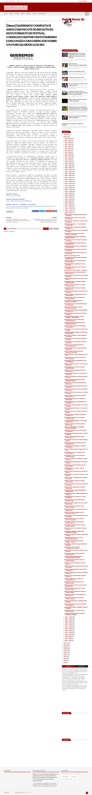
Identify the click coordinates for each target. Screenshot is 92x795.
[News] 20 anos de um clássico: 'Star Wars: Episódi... (76, 411)
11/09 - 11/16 (68, 152)
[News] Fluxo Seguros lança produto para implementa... (75, 509)
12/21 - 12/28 (68, 140)
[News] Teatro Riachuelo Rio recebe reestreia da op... (74, 506)
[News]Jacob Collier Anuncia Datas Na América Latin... (75, 272)
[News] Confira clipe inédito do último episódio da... (74, 487)
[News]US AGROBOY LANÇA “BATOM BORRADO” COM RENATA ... (74, 317)
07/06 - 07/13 (68, 187)
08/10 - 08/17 (68, 177)
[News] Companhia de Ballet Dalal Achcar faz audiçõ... (75, 386)
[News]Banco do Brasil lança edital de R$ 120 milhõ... (75, 544)
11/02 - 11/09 (68, 154)
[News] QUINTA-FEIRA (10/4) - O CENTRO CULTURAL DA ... (75, 446)
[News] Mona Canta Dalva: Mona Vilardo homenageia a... (75, 604)
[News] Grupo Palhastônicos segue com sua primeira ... (75, 253)
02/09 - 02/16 (68, 631)
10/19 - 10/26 (68, 158)
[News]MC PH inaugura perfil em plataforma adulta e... (73, 301)
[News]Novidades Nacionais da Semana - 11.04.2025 (75, 313)
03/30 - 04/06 (68, 617)
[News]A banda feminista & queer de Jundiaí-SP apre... (74, 560)
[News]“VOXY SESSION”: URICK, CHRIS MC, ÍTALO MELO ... (75, 336)
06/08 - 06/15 (68, 195)
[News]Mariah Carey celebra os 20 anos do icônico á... (75, 250)
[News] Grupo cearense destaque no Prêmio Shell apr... (74, 298)
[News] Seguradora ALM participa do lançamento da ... (74, 554)
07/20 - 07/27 (68, 183)
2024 (65, 643)
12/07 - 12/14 (68, 144)
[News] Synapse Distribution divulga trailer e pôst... (74, 481)
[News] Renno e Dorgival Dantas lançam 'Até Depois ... (75, 215)
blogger (46, 228)
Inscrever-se (81, 666)
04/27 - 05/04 (68, 207)
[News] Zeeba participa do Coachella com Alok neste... (76, 291)
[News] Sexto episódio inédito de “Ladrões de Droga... (76, 405)
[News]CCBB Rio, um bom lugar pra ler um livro (75, 355)
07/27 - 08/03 (68, 181)
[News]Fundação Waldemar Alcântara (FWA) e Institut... (75, 592)
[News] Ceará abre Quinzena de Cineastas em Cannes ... (76, 484)
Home (6, 1)
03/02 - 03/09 (68, 625)
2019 (65, 653)
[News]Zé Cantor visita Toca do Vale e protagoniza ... (74, 218)
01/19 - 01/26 (68, 636)
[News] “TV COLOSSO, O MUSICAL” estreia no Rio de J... (75, 459)
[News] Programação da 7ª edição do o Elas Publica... (75, 399)
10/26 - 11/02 (68, 156)
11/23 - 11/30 (68, 148)
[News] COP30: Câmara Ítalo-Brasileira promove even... (75, 396)
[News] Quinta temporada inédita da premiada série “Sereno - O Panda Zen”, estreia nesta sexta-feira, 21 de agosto (78, 108)
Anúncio (68, 666)
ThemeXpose (12, 792)
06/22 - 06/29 (68, 191)
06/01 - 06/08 (68, 197)
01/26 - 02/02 (68, 634)
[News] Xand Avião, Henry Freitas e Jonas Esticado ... (75, 551)
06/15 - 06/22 (68, 193)
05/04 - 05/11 (68, 205)
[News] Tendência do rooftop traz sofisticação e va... (73, 579)
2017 (65, 656)
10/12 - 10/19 (68, 160)
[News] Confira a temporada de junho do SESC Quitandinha (77, 100)
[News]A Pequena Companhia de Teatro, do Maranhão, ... (75, 295)
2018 (65, 655)
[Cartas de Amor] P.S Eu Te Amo (76, 77)
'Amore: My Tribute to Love (68, 774)
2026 (65, 134)
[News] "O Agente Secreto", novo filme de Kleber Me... (76, 364)
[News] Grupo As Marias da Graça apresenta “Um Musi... (73, 351)
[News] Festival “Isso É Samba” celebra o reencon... (75, 528)
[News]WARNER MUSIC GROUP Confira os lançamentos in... (75, 243)
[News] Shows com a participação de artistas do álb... (74, 500)
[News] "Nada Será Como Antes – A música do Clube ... (76, 392)
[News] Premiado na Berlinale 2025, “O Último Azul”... (75, 424)
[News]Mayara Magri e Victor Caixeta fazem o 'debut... (74, 525)
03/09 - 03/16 (68, 623)
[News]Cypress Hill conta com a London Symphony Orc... (75, 267)
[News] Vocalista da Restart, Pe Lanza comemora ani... (74, 285)
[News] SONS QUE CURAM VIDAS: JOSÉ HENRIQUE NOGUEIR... (74, 323)
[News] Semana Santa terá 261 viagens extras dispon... (75, 326)
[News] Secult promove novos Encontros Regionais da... (75, 585)
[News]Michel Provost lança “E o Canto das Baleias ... (75, 497)
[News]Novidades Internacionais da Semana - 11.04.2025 (74, 234)
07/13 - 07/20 (68, 185)
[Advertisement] (71, 38)
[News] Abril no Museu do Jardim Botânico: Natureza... (73, 307)
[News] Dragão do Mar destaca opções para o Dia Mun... (75, 261)
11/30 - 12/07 (68, 146)
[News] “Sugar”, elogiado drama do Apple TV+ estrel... (75, 478)
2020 (65, 651)
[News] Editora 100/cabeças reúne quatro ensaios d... (76, 462)
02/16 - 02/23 (68, 629)
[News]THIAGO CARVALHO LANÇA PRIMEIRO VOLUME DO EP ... (75, 310)
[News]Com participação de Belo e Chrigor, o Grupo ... (74, 541)
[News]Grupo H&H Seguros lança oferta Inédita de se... (75, 570)
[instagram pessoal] (86, 1)
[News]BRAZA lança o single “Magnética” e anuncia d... (76, 494)
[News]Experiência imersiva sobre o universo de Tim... (74, 522)
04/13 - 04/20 (68, 211)
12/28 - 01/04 (68, 138)
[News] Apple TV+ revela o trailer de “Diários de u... (74, 468)
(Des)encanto (78, 774)
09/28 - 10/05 (68, 164)
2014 (65, 662)
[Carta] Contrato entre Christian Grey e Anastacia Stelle (77, 84)
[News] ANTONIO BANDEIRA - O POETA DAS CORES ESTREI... (75, 421)
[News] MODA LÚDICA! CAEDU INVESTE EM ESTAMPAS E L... (75, 402)
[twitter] (80, 1)
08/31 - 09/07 (68, 171)
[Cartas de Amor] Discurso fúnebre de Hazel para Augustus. (77, 116)
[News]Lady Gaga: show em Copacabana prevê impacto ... (75, 246)
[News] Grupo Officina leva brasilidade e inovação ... (75, 339)
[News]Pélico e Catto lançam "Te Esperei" (75, 270)
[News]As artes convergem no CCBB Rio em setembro (72, 124)
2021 (65, 649)
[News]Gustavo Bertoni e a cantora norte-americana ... (74, 519)
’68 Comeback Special (67, 779)
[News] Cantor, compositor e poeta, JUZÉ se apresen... (75, 221)
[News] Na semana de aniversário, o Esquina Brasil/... (74, 582)
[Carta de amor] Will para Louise (76, 71)
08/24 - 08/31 (68, 173)
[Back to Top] (87, 793)
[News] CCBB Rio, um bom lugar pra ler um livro (76, 449)
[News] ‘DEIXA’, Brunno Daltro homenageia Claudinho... (76, 276)
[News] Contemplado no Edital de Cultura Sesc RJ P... (75, 377)
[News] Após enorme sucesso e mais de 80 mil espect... (76, 231)
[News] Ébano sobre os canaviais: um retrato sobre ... (74, 453)
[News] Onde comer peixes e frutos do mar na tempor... (75, 358)
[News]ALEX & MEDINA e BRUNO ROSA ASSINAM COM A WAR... (74, 532)
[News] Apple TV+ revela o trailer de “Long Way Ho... (76, 475)
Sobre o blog (12, 1)
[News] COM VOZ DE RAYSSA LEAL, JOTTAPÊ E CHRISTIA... (75, 434)
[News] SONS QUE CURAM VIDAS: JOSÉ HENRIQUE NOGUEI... (74, 380)
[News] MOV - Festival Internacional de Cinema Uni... (75, 383)
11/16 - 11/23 (68, 150)
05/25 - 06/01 (68, 199)
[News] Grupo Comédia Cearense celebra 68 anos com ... (76, 503)
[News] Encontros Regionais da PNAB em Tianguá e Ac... (75, 227)
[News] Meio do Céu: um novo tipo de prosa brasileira (74, 456)
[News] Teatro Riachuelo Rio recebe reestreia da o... (74, 437)
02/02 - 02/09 (68, 632)
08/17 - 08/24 (68, 175)
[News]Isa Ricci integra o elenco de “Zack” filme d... (76, 279)
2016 (65, 658)
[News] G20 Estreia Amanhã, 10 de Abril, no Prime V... (76, 472)
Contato (18, 1)
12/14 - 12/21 (68, 142)
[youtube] (82, 1)
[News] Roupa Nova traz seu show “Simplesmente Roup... (73, 538)
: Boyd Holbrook (65, 776)
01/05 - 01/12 (68, 640)
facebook (56, 228)
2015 (65, 660)
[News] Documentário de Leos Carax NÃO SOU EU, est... (75, 389)
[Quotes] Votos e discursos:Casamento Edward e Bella (77, 64)
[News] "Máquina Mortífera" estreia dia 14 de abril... (76, 408)
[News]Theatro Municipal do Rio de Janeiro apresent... (74, 345)
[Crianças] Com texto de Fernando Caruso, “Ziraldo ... (74, 598)
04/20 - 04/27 (68, 209)
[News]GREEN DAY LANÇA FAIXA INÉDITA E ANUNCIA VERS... (75, 490)
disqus (50, 228)
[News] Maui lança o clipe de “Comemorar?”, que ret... (72, 547)
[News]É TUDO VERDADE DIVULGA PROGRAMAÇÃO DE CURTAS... (73, 557)
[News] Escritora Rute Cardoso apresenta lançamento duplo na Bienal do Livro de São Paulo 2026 (78, 93)
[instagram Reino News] (84, 1)
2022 (65, 647)
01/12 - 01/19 (68, 638)
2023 (65, 645)
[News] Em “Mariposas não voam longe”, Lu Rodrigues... (75, 430)
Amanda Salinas (27, 792)
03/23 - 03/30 (68, 619)
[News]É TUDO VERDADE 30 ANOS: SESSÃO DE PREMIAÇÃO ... (75, 258)
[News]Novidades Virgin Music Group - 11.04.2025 (75, 264)
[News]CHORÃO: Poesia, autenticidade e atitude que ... (75, 348)
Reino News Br (73, 19)
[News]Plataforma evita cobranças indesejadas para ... (74, 320)
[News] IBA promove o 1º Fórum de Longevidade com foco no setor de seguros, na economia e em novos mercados (77, 55)
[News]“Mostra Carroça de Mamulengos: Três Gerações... (75, 304)
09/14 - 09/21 (68, 168)
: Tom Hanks (73, 776)
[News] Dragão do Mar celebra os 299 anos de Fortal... (76, 573)
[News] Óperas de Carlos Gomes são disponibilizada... (74, 367)
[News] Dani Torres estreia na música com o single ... (76, 329)
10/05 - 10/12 (68, 162)
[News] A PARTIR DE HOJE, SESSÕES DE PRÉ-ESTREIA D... (75, 601)
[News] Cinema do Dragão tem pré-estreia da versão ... (74, 513)
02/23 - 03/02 (68, 627)
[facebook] (78, 1)
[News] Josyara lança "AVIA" (72, 255)
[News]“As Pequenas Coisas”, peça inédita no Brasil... (76, 535)
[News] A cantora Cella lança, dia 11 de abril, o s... (74, 563)
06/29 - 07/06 (68, 189)
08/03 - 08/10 (68, 179)
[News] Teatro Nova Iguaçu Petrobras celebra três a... (74, 370)
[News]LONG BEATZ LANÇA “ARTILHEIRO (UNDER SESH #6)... (75, 237)
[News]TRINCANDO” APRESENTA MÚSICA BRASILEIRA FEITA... (75, 282)
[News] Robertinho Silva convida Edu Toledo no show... (74, 418)
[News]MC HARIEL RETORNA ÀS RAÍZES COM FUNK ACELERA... (75, 332)
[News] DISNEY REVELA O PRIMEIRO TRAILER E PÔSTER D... (76, 607)
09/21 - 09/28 (68, 166)
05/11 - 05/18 (68, 203)
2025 (65, 136)
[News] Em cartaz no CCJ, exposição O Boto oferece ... (75, 595)
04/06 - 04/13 (68, 213)
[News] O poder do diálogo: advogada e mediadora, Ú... (75, 415)
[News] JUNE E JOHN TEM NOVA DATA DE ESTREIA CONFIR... (75, 443)
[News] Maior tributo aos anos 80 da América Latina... (74, 611)
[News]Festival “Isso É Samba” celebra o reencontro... (75, 342)
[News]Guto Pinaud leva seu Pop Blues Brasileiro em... (75, 288)
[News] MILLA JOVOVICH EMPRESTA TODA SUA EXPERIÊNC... (75, 361)
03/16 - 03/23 (68, 621)
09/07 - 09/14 (68, 169)
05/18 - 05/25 (68, 201)
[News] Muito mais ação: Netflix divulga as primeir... (76, 440)
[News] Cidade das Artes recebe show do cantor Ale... (75, 374)
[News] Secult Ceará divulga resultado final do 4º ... (75, 576)
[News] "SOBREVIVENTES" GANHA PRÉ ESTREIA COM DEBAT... (74, 427)
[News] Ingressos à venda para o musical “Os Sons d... (75, 240)
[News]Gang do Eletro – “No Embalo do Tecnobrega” (75, 224)
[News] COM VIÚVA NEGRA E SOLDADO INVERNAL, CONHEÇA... (74, 614)
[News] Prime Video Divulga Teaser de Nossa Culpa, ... (74, 465)
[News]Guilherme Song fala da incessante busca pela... (76, 516)
